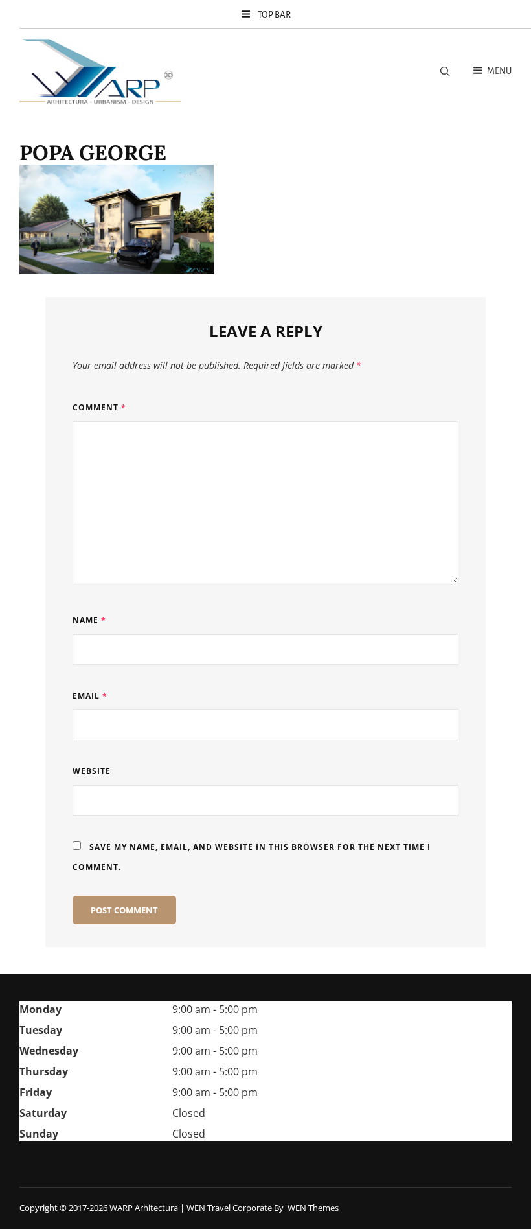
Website (92, 771)
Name (89, 620)
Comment (99, 407)
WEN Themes (313, 1207)
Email (90, 695)
